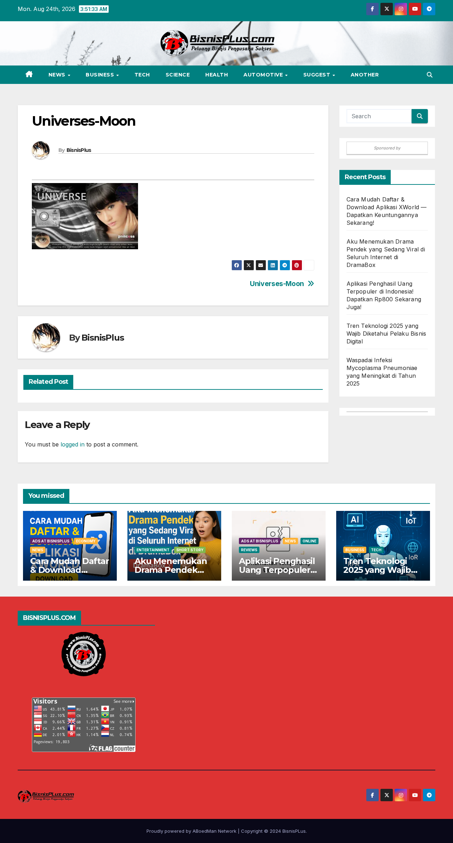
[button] (429, 74)
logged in (73, 444)
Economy (86, 541)
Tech (142, 75)
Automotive (264, 75)
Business (101, 75)
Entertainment (153, 550)
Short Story (189, 550)
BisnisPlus (79, 150)
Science (178, 75)
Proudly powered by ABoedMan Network (192, 831)
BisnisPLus (294, 831)
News (57, 75)
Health (216, 75)
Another (365, 75)
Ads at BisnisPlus (50, 541)
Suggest (317, 75)
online (309, 541)
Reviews (249, 550)
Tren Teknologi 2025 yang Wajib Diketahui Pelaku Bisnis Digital (386, 333)
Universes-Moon (277, 284)
